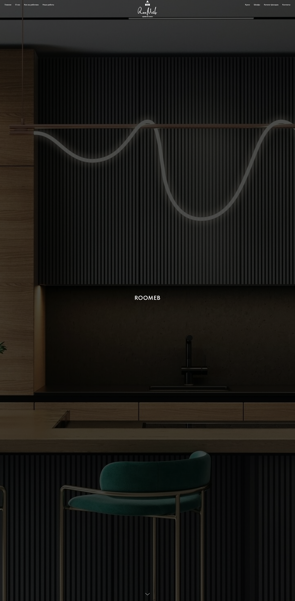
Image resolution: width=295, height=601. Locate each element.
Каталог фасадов (271, 5)
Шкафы (257, 5)
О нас (17, 5)
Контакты (286, 5)
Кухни (247, 5)
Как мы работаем (31, 5)
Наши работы (48, 5)
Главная (8, 5)
